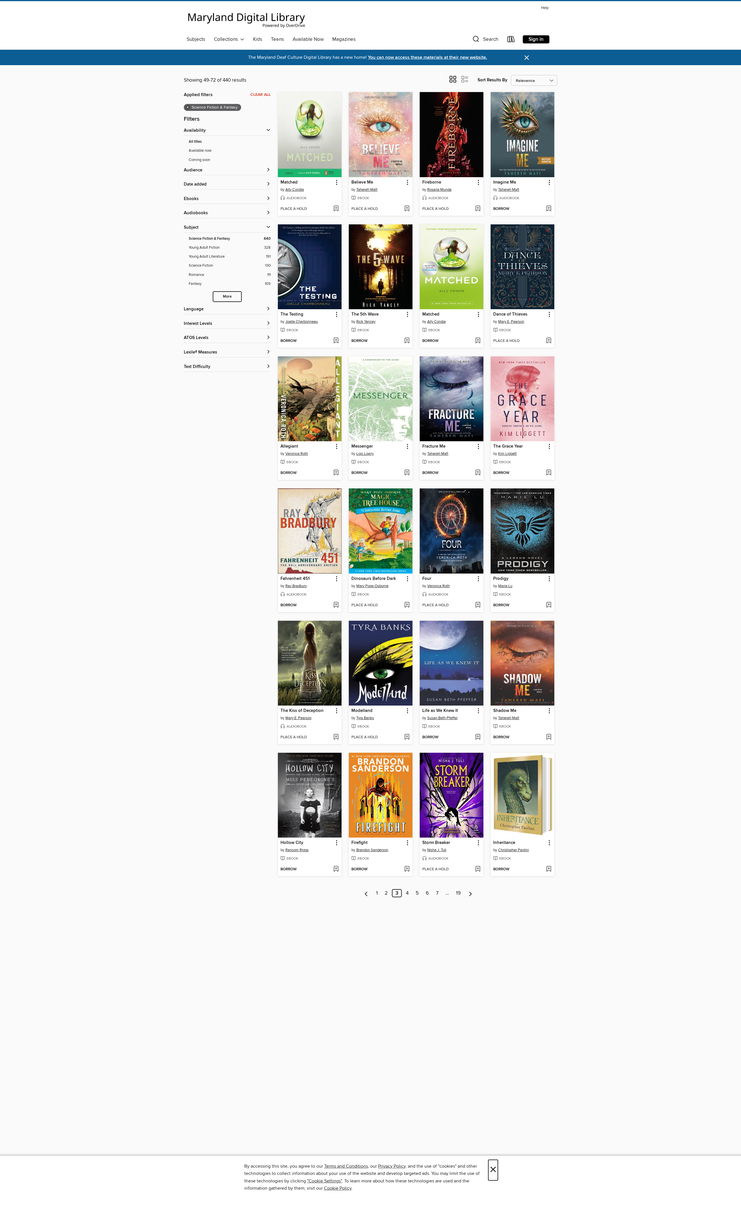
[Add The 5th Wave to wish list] (406, 341)
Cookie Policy (337, 1188)
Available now (200, 150)
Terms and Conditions (346, 1166)
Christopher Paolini (513, 850)
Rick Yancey (365, 321)
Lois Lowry (365, 453)
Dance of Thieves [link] (510, 314)
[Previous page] (366, 893)
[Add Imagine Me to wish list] (548, 209)
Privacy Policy (392, 1166)
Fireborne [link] (431, 182)
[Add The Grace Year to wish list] (548, 473)
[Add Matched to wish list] (336, 209)
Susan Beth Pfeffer (442, 718)
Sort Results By (492, 80)
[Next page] (470, 893)
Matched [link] (289, 182)
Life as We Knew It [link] (440, 710)
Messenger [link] (362, 446)
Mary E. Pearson (511, 321)
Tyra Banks (365, 718)
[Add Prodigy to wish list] (548, 605)
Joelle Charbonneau (301, 321)
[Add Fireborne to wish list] (477, 209)
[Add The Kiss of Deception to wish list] (336, 737)
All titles (195, 141)
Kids (257, 39)
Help (545, 8)
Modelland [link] (362, 710)
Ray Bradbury (296, 586)
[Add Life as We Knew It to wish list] (477, 737)
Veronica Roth (296, 453)
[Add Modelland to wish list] (406, 737)
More (227, 296)
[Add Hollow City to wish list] (336, 869)
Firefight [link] (359, 842)
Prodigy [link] (501, 578)
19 (458, 893)
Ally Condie (294, 189)
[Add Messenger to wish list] (406, 473)
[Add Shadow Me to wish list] (548, 737)
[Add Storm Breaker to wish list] (477, 869)
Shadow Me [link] (504, 710)
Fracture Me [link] (433, 446)
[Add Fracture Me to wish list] (477, 473)
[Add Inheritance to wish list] (548, 869)
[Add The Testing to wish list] (336, 341)
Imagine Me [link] (504, 182)
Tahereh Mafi (366, 189)
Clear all (260, 94)
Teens (277, 39)
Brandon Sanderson (372, 850)
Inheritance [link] (504, 842)
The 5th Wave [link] (365, 314)
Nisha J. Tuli (436, 850)
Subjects (196, 39)
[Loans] (511, 40)
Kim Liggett (507, 453)
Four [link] (426, 578)
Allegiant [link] (289, 446)
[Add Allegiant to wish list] (336, 473)
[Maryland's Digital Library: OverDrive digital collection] (246, 18)
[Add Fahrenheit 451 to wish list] (336, 605)
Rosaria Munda (439, 189)
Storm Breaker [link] (436, 842)
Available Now (308, 39)
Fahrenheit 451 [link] (295, 578)
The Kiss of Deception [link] (302, 710)
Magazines (344, 39)
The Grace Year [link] (508, 446)
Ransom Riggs (297, 850)
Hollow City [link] (291, 842)
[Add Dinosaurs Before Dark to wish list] (406, 605)
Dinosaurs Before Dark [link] (373, 578)
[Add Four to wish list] (477, 605)
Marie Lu (505, 586)
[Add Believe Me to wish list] (406, 209)
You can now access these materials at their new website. (427, 57)
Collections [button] (227, 39)
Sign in (536, 39)
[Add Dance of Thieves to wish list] (548, 341)
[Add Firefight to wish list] (406, 869)
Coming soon (199, 160)
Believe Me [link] (362, 182)
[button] (484, 40)
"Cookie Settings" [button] (324, 1181)
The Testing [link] (291, 314)
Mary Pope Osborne (372, 586)
